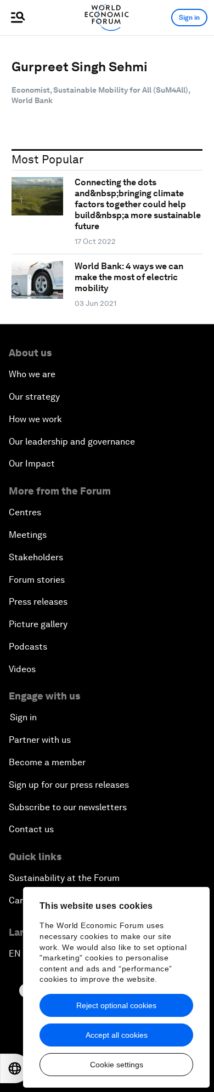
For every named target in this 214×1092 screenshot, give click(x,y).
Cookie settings (116, 1064)
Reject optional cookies (116, 1005)
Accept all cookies (117, 1035)
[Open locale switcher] (15, 1068)
